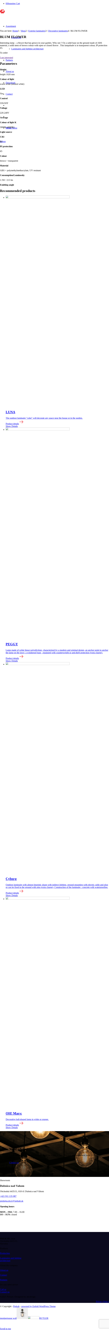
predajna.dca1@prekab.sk (11, 1201)
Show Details (12, 426)
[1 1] (17, 12)
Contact (3, 1275)
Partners (3, 1280)
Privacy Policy (102, 1301)
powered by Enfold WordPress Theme (38, 1306)
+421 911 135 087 (8, 1196)
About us (4, 1270)
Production (5, 1253)
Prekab (16, 1306)
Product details (12, 423)
